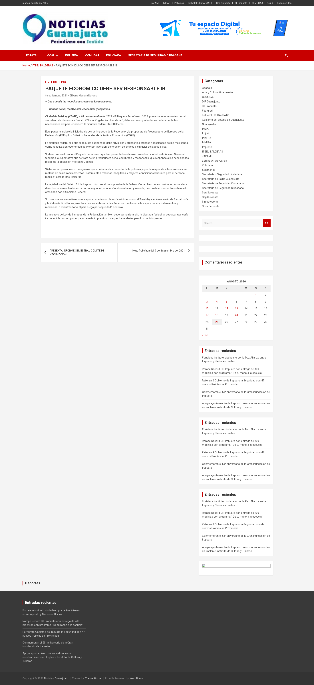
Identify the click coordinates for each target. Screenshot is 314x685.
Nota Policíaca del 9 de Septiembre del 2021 (158, 250)
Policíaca (113, 55)
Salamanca (208, 169)
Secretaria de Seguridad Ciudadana (155, 55)
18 (216, 315)
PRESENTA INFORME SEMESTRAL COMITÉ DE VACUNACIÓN (77, 252)
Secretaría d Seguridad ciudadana (222, 174)
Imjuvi (205, 133)
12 (226, 308)
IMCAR (166, 3)
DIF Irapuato (241, 3)
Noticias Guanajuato (56, 678)
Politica (71, 55)
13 (236, 308)
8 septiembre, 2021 (56, 95)
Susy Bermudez (211, 206)
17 (207, 315)
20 (236, 315)
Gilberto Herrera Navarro (83, 95)
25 (216, 322)
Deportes (32, 583)
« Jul (205, 335)
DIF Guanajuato (211, 101)
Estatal (32, 55)
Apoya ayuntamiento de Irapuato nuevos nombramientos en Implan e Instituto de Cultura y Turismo (52, 657)
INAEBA (206, 138)
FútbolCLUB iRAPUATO (200, 3)
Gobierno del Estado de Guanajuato (223, 119)
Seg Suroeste (223, 3)
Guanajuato (209, 124)
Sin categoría (210, 201)
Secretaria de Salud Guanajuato (220, 179)
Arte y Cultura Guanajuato (217, 92)
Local (50, 55)
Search (267, 223)
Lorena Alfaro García (214, 160)
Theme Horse (93, 678)
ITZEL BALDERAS (55, 82)
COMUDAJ (257, 3)
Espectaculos (284, 3)
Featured (207, 110)
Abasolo (207, 88)
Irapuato (207, 147)
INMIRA (206, 142)
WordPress (136, 678)
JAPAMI (155, 3)
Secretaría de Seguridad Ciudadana (223, 188)
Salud (270, 3)
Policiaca (179, 3)
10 (207, 308)
